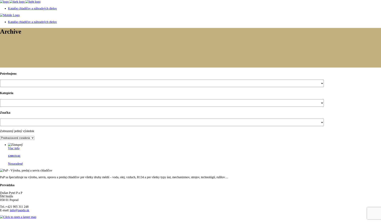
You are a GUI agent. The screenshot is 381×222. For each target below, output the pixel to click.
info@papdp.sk (19, 210)
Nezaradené (15, 163)
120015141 (14, 155)
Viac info (13, 148)
